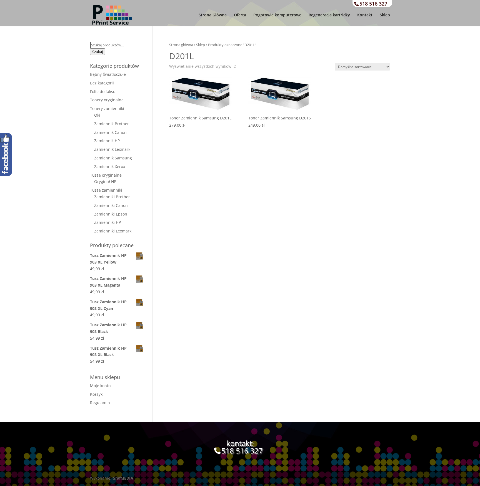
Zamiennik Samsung (113, 158)
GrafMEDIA (122, 478)
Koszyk (96, 394)
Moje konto (100, 385)
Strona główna (181, 44)
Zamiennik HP (107, 140)
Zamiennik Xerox (109, 166)
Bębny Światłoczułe (108, 74)
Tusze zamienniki (106, 190)
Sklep (385, 15)
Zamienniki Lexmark (112, 231)
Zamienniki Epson (110, 214)
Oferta (240, 15)
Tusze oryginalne (106, 175)
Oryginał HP (105, 181)
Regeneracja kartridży (329, 15)
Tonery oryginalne (107, 99)
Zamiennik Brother (111, 123)
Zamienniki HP (107, 222)
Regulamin (100, 402)
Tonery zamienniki (107, 108)
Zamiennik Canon (110, 132)
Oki (97, 115)
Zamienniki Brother (112, 196)
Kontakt (364, 15)
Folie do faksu (103, 91)
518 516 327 (373, 3)
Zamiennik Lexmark (112, 149)
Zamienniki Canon (111, 205)
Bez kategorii (102, 83)
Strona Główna (213, 15)
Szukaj (97, 51)
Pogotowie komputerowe (277, 15)
